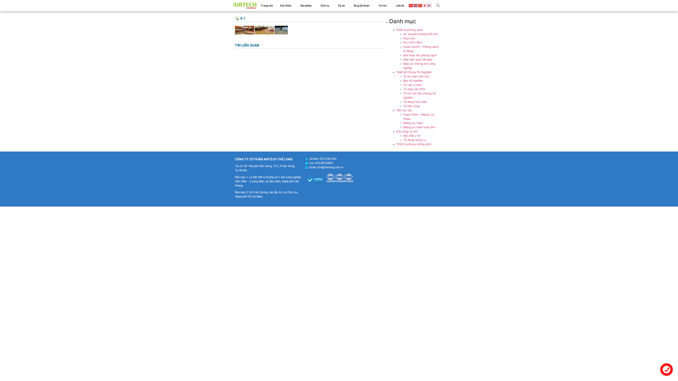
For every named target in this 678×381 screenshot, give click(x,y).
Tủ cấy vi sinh (412, 85)
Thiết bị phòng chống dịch (413, 144)
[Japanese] (425, 5)
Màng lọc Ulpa (413, 123)
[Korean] (429, 5)
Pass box (409, 38)
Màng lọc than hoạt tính (419, 127)
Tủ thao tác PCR (414, 89)
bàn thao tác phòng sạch (420, 55)
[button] (438, 5)
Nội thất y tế (411, 135)
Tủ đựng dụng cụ (414, 140)
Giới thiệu (285, 5)
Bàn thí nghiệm (413, 80)
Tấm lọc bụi (404, 110)
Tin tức (382, 5)
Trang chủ (267, 5)
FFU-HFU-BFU (412, 42)
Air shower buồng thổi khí (420, 34)
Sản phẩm (306, 5)
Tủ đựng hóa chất (415, 102)
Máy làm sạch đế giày (417, 59)
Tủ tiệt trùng (411, 106)
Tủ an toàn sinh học (416, 76)
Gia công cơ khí (406, 131)
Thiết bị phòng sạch (409, 30)
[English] (415, 5)
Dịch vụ (325, 5)
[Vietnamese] (411, 5)
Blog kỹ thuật (361, 5)
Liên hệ (400, 5)
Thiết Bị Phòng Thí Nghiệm (414, 72)
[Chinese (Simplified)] (420, 5)
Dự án (341, 5)
